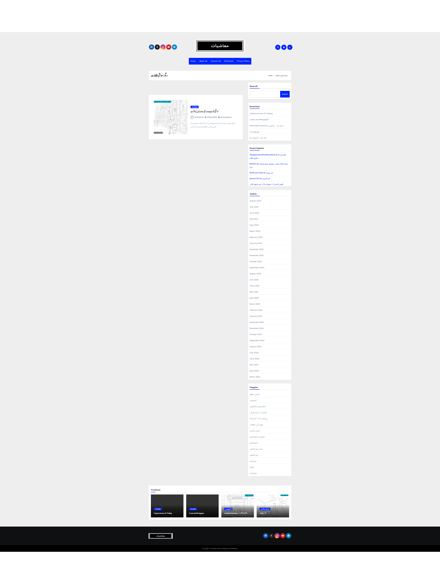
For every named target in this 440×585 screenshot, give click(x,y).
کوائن (252, 467)
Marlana (253, 164)
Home (193, 61)
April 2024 (254, 371)
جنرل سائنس (255, 431)
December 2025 (257, 249)
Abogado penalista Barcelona (262, 155)
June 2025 (254, 286)
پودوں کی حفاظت (256, 425)
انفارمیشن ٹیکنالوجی (257, 406)
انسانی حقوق (255, 394)
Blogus (225, 548)
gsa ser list (254, 178)
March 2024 (255, 377)
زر (250, 184)
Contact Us (216, 61)
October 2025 (256, 261)
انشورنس (253, 400)
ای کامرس (266, 178)
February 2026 (256, 237)
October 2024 (256, 334)
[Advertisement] (69, 16)
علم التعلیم (254, 455)
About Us (203, 61)
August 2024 (255, 346)
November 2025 (257, 255)
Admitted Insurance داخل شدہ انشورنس (267, 126)
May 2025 (254, 292)
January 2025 (256, 316)
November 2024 (257, 328)
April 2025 (254, 298)
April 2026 (254, 225)
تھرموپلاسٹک (254, 132)
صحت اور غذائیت (256, 449)
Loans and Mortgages (259, 119)
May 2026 (254, 219)
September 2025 (257, 268)
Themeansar (233, 548)
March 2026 (255, 231)
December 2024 (257, 322)
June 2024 (254, 359)
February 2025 (256, 310)
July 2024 (254, 353)
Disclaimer (229, 61)
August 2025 (255, 274)
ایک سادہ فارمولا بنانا (258, 138)
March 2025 (255, 304)
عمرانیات (253, 461)
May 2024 (254, 365)
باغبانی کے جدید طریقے (258, 412)
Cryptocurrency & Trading (261, 113)
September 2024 (257, 340)
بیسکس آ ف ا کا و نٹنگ (258, 418)
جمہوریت (269, 173)
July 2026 (254, 207)
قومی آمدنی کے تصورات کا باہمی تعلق (268, 184)
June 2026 (254, 213)
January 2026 (256, 243)
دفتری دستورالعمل (257, 437)
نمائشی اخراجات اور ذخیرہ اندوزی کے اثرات (204, 112)
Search (254, 86)
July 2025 (254, 280)
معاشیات (194, 107)
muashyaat (199, 117)
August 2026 (255, 201)
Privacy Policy (243, 61)
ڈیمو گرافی (254, 443)
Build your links (256, 173)
